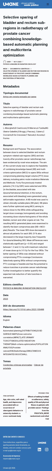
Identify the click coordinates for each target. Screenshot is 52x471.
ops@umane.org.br (14, 451)
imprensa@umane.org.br (11, 459)
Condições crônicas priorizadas (17, 365)
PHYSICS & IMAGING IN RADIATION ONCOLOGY (19, 64)
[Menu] (48, 4)
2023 (5, 299)
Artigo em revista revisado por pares (19, 96)
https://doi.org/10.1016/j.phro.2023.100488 (23, 309)
